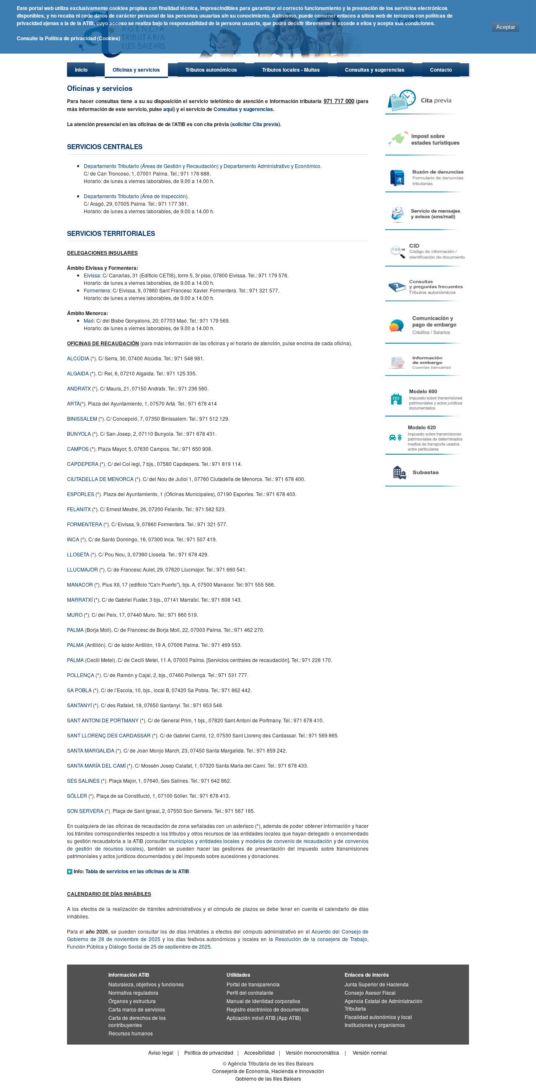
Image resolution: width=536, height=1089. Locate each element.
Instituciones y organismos (375, 1024)
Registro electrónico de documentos (268, 1009)
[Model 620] (426, 438)
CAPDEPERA (82, 463)
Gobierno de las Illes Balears (268, 1078)
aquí (168, 109)
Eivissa (92, 275)
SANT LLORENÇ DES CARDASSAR (109, 735)
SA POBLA (79, 689)
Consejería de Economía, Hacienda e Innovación (268, 1070)
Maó (89, 320)
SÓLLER (77, 795)
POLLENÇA (80, 674)
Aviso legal (160, 1052)
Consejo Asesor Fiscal (370, 992)
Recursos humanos (130, 1033)
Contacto (441, 69)
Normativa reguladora (133, 992)
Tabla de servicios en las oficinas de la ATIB (137, 871)
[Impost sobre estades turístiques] (426, 138)
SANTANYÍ (79, 705)
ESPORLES (80, 493)
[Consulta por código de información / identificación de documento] (426, 251)
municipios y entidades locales (204, 840)
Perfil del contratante (250, 992)
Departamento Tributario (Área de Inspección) (136, 195)
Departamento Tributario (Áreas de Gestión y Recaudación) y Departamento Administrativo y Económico (202, 165)
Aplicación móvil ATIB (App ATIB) (264, 1017)
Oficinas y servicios (136, 69)
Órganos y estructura (132, 1000)
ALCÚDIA (78, 358)
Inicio (81, 69)
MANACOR (80, 584)
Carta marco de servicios (136, 1009)
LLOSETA (78, 554)
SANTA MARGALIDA (90, 750)
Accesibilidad (259, 1052)
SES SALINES (83, 780)
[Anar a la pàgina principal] (224, 61)
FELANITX (79, 508)
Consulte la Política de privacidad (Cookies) (68, 38)
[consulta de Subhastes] (426, 472)
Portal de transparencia (253, 984)
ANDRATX (79, 388)
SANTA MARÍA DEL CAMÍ (96, 765)
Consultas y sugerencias (375, 69)
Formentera (97, 290)
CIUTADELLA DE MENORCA (100, 478)
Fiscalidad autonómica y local (378, 1016)
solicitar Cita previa (255, 124)
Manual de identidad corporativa (263, 1000)
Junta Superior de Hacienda (377, 984)
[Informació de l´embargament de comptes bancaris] (426, 363)
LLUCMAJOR (82, 569)
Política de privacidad (208, 1052)
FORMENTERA (84, 524)
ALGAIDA (78, 373)
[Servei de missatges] (426, 214)
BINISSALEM (82, 418)
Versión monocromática (312, 1052)
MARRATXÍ (80, 599)
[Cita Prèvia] (426, 100)
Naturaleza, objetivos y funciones (146, 984)
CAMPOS (78, 448)
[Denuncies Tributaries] (426, 177)
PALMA (75, 629)
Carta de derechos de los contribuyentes (137, 1021)
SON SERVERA (85, 810)
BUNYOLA (79, 433)
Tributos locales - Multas (291, 69)
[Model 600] (426, 399)
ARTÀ (73, 403)
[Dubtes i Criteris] (426, 287)
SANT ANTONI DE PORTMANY (103, 720)
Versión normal (370, 1052)
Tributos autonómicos (211, 69)
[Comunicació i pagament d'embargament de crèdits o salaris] (426, 326)
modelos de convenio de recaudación (288, 840)
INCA (73, 539)
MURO (74, 614)
